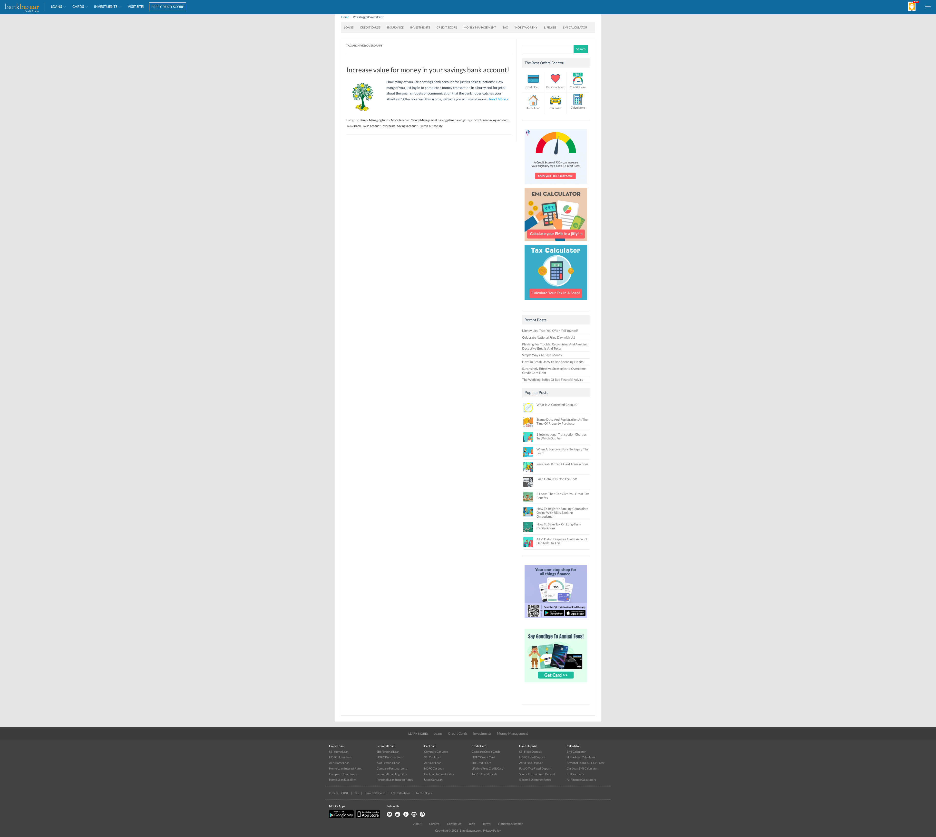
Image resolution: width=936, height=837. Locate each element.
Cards (78, 6)
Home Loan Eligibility (342, 779)
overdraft (389, 126)
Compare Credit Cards (486, 751)
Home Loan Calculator (581, 757)
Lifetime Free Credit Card (488, 768)
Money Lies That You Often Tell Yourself (550, 331)
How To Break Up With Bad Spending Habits (553, 362)
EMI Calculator (575, 27)
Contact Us (454, 824)
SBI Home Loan (339, 751)
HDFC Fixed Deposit (532, 757)
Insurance (395, 27)
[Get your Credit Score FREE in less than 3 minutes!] (556, 185)
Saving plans (446, 120)
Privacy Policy (492, 830)
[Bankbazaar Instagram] (414, 814)
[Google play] (341, 817)
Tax (505, 27)
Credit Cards (370, 27)
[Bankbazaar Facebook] (406, 814)
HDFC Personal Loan (390, 757)
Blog (472, 824)
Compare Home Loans (343, 774)
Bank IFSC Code (375, 793)
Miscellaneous (400, 120)
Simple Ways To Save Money (542, 355)
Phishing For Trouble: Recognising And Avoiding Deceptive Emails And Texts (554, 346)
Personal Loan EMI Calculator (585, 763)
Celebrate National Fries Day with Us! (548, 337)
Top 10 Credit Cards (484, 774)
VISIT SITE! (136, 6)
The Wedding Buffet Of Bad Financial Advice (552, 379)
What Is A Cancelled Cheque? (556, 405)
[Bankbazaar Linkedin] (397, 814)
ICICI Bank (354, 126)
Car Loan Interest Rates (439, 774)
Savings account (407, 126)
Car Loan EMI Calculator (582, 768)
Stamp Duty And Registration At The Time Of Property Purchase (562, 421)
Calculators (578, 107)
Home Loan (533, 108)
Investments (105, 6)
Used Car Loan (433, 779)
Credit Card (533, 87)
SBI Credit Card (481, 763)
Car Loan (555, 108)
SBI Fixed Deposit (530, 751)
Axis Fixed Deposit (531, 763)
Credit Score (447, 27)
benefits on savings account (491, 120)
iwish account (371, 126)
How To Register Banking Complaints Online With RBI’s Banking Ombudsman (562, 512)
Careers (434, 824)
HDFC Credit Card (483, 757)
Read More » (498, 99)
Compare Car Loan (436, 751)
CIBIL (345, 793)
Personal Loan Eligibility (392, 774)
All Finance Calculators (581, 779)
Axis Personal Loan (388, 763)
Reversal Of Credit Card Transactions (562, 464)
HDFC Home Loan (340, 757)
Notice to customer (510, 824)
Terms (486, 824)
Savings (460, 120)
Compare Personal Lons (392, 768)
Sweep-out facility (431, 126)
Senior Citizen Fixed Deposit (537, 774)
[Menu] (928, 6)
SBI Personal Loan (388, 751)
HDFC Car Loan (434, 768)
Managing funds (379, 120)
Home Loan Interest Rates (345, 768)
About (417, 824)
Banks (364, 120)
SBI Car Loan (432, 757)
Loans (56, 6)
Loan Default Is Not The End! (556, 479)
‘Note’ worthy (526, 27)
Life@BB (550, 27)
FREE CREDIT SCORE (167, 7)
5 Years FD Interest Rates (535, 779)
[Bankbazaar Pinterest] (422, 814)
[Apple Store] (367, 817)
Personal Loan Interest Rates (395, 779)
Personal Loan (555, 87)
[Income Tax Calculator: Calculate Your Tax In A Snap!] (556, 301)
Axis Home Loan (339, 763)
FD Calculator (576, 774)
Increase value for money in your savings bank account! (427, 70)
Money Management (480, 27)
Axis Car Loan (432, 763)
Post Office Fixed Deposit (535, 768)
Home (345, 17)
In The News (424, 793)
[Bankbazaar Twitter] (389, 814)
